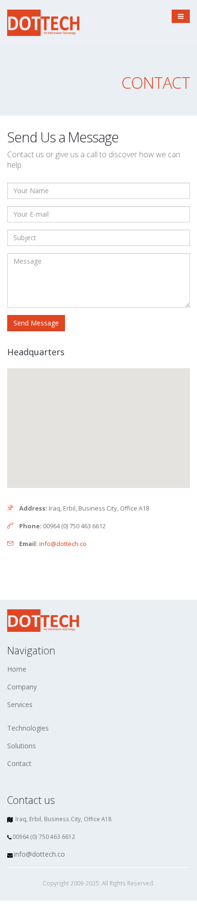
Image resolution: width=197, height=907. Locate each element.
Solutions (21, 745)
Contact (19, 763)
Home (16, 669)
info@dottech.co (63, 543)
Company (22, 686)
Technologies (28, 728)
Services (20, 704)
